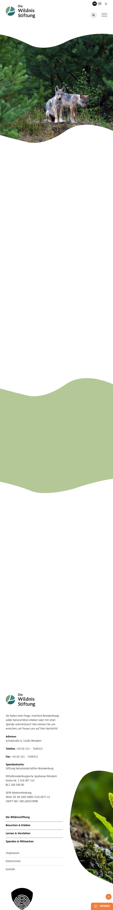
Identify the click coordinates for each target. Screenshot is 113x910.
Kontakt (10, 869)
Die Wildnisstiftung (18, 817)
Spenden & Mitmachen (20, 841)
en (99, 4)
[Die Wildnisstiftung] (20, 11)
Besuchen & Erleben (18, 825)
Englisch (26, 208)
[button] (56, 899)
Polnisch (38, 208)
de (94, 4)
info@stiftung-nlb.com (85, 454)
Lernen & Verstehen (18, 833)
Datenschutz (13, 861)
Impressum (12, 853)
